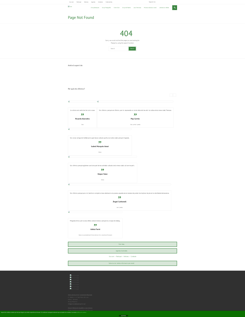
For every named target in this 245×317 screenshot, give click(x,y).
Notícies (86, 2)
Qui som (71, 2)
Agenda (93, 2)
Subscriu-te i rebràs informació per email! (121, 263)
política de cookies (81, 312)
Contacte (100, 2)
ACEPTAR (123, 315)
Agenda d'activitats (121, 251)
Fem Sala (121, 244)
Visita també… (109, 2)
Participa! (79, 2)
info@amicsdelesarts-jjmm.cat (76, 304)
